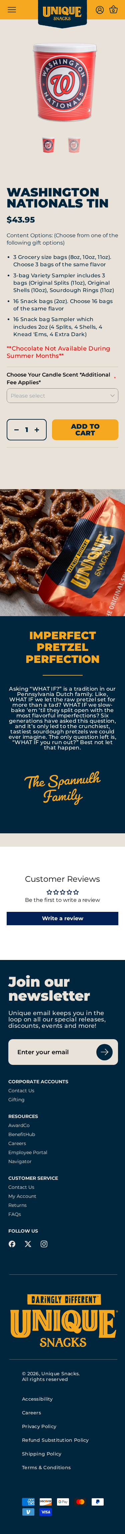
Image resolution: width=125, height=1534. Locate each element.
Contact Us (21, 1091)
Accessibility (37, 1399)
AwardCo (19, 1125)
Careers (17, 1143)
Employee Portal (27, 1152)
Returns (17, 1205)
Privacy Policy (39, 1426)
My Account (22, 1196)
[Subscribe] (104, 1052)
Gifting (16, 1100)
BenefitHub (21, 1134)
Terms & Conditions (46, 1468)
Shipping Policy (42, 1454)
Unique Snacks (60, 1374)
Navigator (20, 1161)
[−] (16, 429)
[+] (37, 430)
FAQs (14, 1214)
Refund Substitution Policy (55, 1440)
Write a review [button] (62, 918)
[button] (62, 83)
